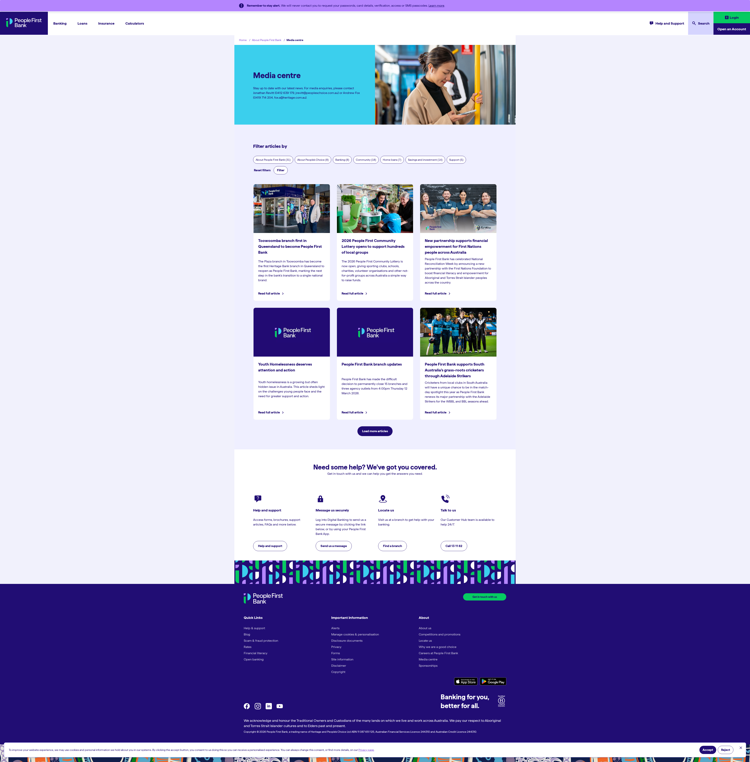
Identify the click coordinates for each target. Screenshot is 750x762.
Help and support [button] (270, 546)
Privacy (336, 647)
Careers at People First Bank (438, 653)
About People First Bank (266, 40)
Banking (60, 23)
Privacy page (366, 749)
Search (704, 23)
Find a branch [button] (392, 546)
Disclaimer (338, 665)
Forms (335, 653)
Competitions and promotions (439, 634)
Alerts (335, 628)
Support (456, 159)
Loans (82, 23)
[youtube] (280, 708)
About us (425, 628)
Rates (247, 647)
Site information (342, 659)
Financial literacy (255, 653)
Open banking (254, 659)
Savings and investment (425, 159)
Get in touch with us (484, 596)
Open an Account (731, 29)
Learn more (436, 5)
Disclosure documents (346, 640)
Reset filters (262, 170)
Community (366, 159)
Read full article (269, 293)
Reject (725, 749)
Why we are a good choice (437, 647)
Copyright (338, 672)
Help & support (254, 628)
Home (243, 40)
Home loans (392, 159)
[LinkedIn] (269, 708)
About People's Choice (313, 159)
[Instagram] (258, 708)
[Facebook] (247, 708)
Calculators (134, 23)
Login (734, 17)
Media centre (295, 40)
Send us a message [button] (334, 546)
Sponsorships (428, 665)
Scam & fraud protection (261, 640)
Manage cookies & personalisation (355, 634)
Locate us (425, 640)
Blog (247, 634)
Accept (708, 749)
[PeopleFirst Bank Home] (24, 26)
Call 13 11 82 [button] (454, 546)
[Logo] (263, 599)
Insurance (106, 23)
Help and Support (669, 23)
